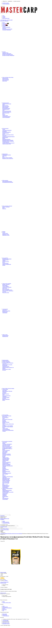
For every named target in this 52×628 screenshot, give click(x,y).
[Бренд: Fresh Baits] (2, 578)
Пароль (1, 528)
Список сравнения (5, 615)
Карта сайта (4, 609)
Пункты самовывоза (5, 3)
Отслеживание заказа (4, 525)
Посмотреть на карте (6, 623)
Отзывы (3, 16)
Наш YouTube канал (5, 18)
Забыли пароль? (5, 528)
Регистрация (5, 526)
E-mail (1, 527)
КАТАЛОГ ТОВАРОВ (4, 20)
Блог (3, 610)
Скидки (3, 17)
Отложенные (4, 614)
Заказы (3, 521)
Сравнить (5, 580)
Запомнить (3, 532)
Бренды (3, 608)
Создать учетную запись (4, 529)
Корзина (1, 518)
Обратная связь (5, 606)
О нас (3, 15)
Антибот (1, 530)
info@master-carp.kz (5, 622)
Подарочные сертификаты (7, 607)
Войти (1, 526)
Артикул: (2, 573)
